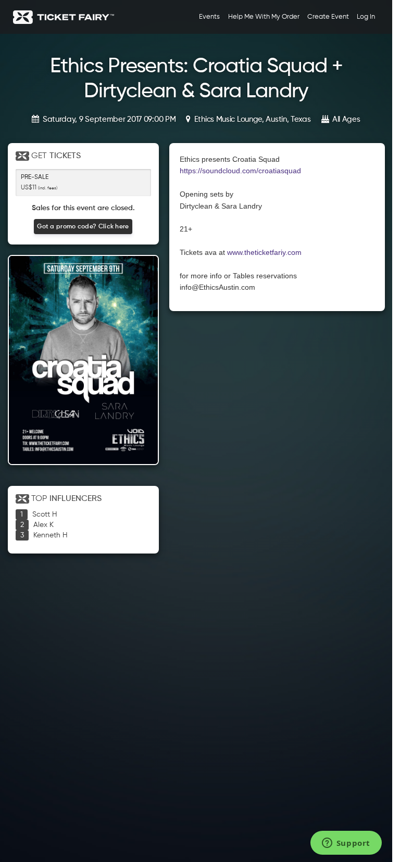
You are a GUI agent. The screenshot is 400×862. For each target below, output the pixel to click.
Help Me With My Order (263, 17)
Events (209, 17)
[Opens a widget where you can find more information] (346, 844)
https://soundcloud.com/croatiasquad (240, 170)
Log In (366, 17)
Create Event (328, 17)
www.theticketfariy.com (264, 252)
